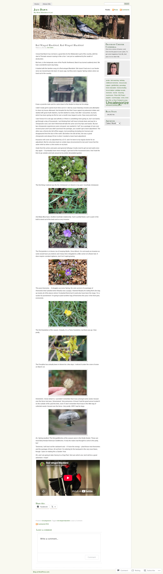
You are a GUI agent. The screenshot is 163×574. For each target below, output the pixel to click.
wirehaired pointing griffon (114, 105)
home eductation (111, 88)
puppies (108, 97)
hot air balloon (110, 90)
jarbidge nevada (120, 90)
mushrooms (109, 95)
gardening (115, 85)
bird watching (115, 80)
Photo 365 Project (119, 95)
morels (115, 92)
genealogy (122, 85)
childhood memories (112, 83)
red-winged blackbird (63, 520)
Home (37, 4)
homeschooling (121, 88)
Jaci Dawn (40, 9)
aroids (108, 80)
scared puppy (116, 97)
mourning (121, 92)
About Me (47, 4)
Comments (125, 10)
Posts (116, 10)
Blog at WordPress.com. (41, 572)
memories (109, 92)
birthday (122, 80)
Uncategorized (46, 520)
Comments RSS (43, 524)
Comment (92, 557)
